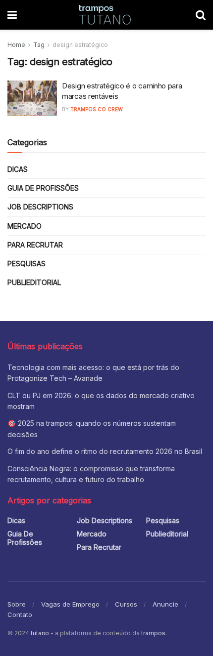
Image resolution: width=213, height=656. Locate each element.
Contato (19, 614)
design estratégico (80, 44)
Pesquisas (26, 263)
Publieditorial (34, 282)
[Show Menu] (12, 15)
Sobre (16, 604)
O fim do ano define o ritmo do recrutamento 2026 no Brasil (104, 451)
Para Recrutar (35, 245)
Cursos (126, 604)
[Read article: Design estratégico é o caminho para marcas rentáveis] (32, 98)
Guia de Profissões (43, 188)
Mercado (24, 226)
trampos (153, 633)
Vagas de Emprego (70, 604)
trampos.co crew (96, 109)
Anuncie (165, 604)
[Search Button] (201, 15)
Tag (39, 44)
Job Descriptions (40, 207)
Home (16, 44)
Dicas (17, 169)
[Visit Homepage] (106, 15)
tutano (40, 633)
